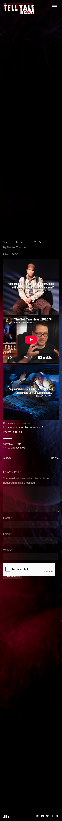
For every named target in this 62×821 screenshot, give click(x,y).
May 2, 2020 (15, 444)
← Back (7, 458)
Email (7, 533)
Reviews (20, 447)
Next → (55, 458)
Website (8, 549)
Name (7, 517)
